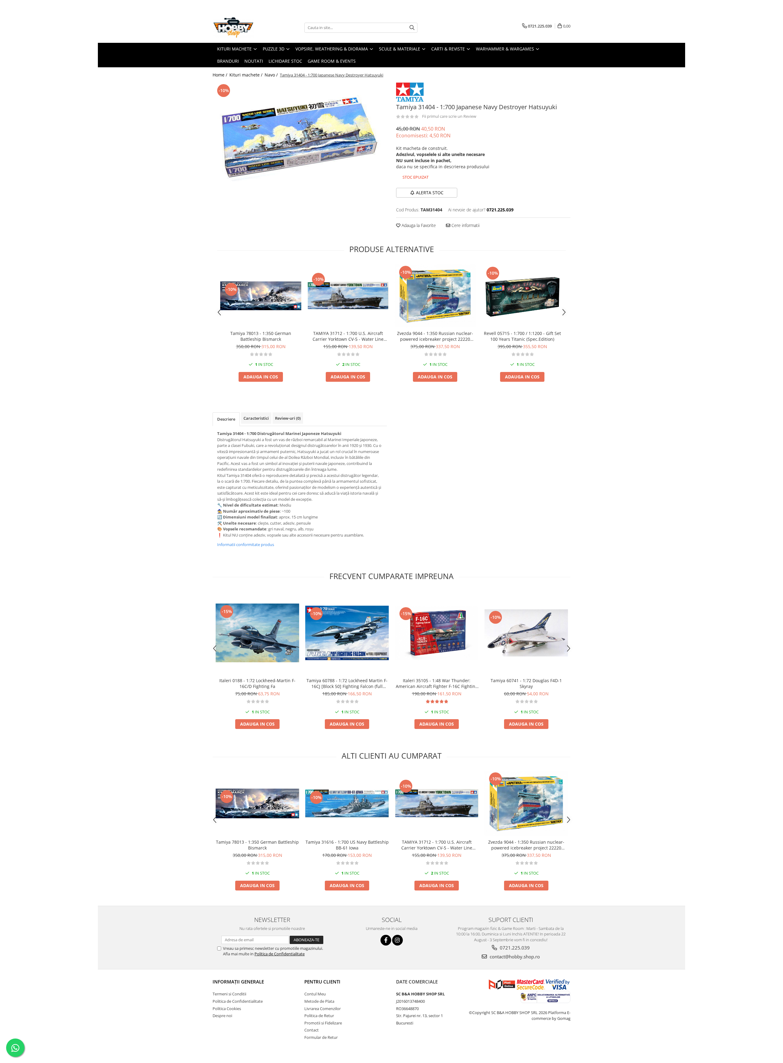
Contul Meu (315, 994)
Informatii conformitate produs (245, 544)
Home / (220, 75)
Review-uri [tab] (288, 418)
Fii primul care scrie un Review (449, 116)
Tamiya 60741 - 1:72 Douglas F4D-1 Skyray (526, 683)
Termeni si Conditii (229, 994)
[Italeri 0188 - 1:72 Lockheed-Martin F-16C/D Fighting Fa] (257, 633)
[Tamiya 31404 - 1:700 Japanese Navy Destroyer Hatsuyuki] (300, 139)
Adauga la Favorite (418, 225)
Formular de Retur (321, 1037)
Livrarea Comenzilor (322, 1008)
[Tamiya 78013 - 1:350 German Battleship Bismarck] (260, 295)
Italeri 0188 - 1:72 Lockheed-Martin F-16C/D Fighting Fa (257, 683)
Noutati (253, 61)
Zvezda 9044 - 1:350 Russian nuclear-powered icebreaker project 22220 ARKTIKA (435, 336)
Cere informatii (465, 225)
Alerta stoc (429, 192)
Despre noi (222, 1015)
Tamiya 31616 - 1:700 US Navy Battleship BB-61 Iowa (347, 845)
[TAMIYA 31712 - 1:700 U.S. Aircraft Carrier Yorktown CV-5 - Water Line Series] (347, 295)
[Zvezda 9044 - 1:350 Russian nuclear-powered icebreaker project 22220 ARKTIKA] (435, 295)
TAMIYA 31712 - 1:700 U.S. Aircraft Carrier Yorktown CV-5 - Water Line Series (348, 336)
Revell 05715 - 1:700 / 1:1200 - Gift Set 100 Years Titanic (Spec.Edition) (522, 336)
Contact (311, 1030)
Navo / (272, 75)
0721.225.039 (514, 948)
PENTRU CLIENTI (322, 982)
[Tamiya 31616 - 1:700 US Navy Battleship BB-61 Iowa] (347, 804)
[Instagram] (397, 940)
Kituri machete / (246, 75)
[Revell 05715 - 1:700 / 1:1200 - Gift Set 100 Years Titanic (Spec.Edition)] (522, 295)
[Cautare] (411, 28)
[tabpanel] (300, 139)
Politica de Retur (319, 1015)
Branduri (228, 61)
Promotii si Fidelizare (323, 1023)
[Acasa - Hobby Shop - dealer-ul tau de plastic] (243, 27)
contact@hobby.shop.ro (514, 956)
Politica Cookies (227, 1008)
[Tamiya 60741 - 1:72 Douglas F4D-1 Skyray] (526, 632)
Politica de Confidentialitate (279, 954)
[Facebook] (385, 940)
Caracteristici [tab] (256, 418)
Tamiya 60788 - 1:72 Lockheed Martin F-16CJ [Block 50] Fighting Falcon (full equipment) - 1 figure (347, 683)
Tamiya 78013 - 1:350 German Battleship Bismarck (260, 336)
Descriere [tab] (226, 419)
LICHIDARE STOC (285, 61)
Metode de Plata (319, 1001)
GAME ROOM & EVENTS (332, 61)
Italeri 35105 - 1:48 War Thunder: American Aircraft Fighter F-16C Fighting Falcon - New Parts (437, 683)
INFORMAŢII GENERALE (238, 982)
